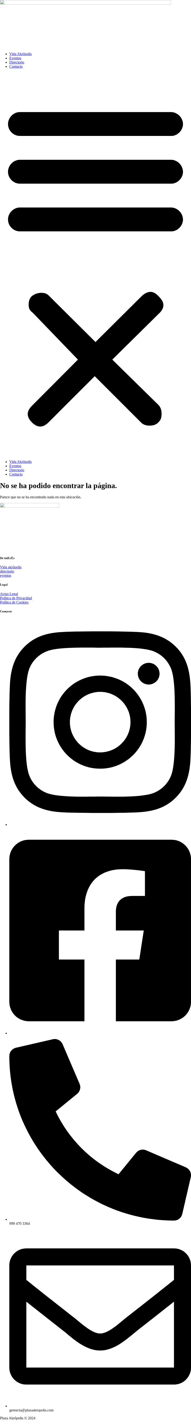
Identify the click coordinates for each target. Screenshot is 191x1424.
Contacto (16, 66)
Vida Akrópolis (20, 54)
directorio (7, 571)
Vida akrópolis (10, 567)
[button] (95, 264)
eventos (5, 575)
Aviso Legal (9, 594)
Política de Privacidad (16, 598)
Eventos (15, 58)
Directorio (16, 62)
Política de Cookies (14, 602)
